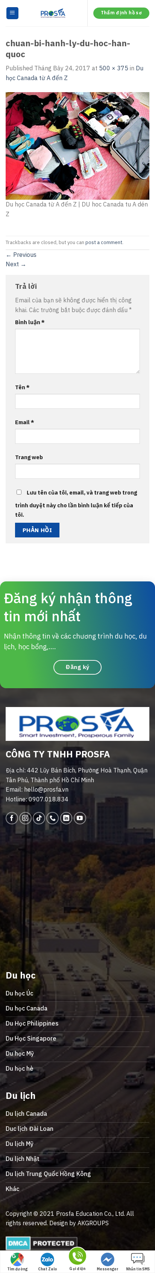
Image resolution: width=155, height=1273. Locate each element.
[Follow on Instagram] (25, 818)
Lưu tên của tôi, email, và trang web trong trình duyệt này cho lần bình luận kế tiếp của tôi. (76, 504)
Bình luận (30, 322)
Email (24, 422)
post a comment (103, 242)
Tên (22, 387)
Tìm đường (17, 1269)
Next (16, 264)
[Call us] (52, 818)
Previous (21, 254)
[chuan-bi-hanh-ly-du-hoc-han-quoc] (77, 145)
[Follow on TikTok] (39, 818)
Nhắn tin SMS (138, 1269)
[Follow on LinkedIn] (66, 818)
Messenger (108, 1269)
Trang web (29, 457)
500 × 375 (113, 68)
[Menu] (12, 13)
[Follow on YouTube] (80, 818)
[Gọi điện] (77, 1257)
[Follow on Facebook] (12, 818)
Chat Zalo (47, 1269)
